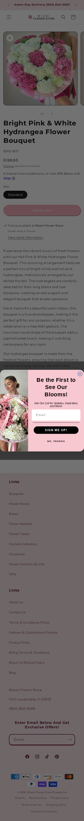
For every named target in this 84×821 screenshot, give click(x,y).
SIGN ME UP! (56, 429)
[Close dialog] (80, 374)
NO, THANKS (56, 441)
